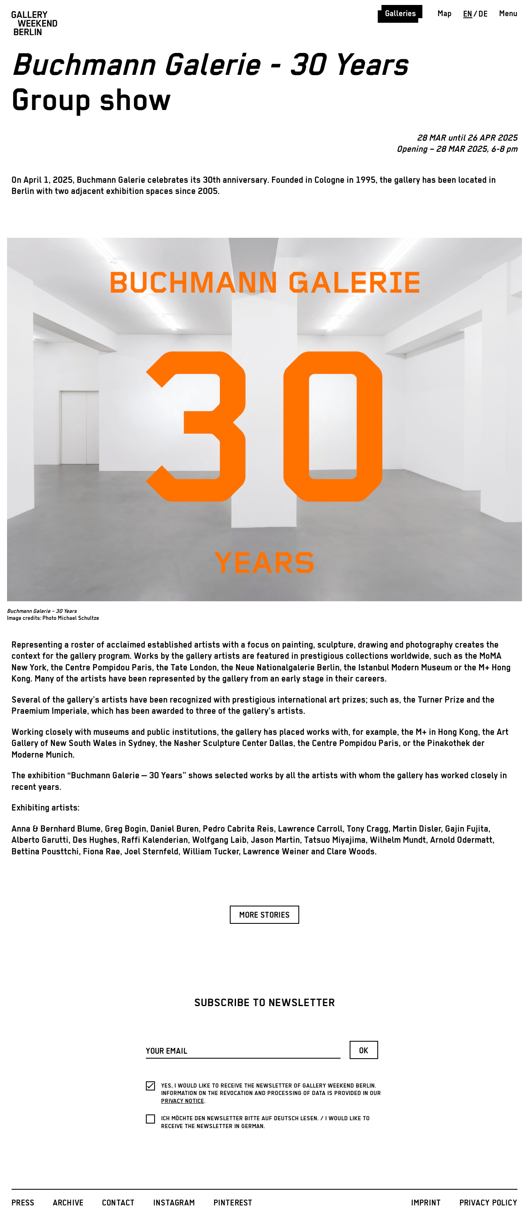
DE (483, 14)
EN (467, 14)
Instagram (174, 1203)
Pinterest (233, 1203)
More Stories (264, 915)
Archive (68, 1203)
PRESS (23, 1203)
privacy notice (182, 1101)
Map (445, 14)
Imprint (426, 1203)
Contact (118, 1203)
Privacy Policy (488, 1203)
